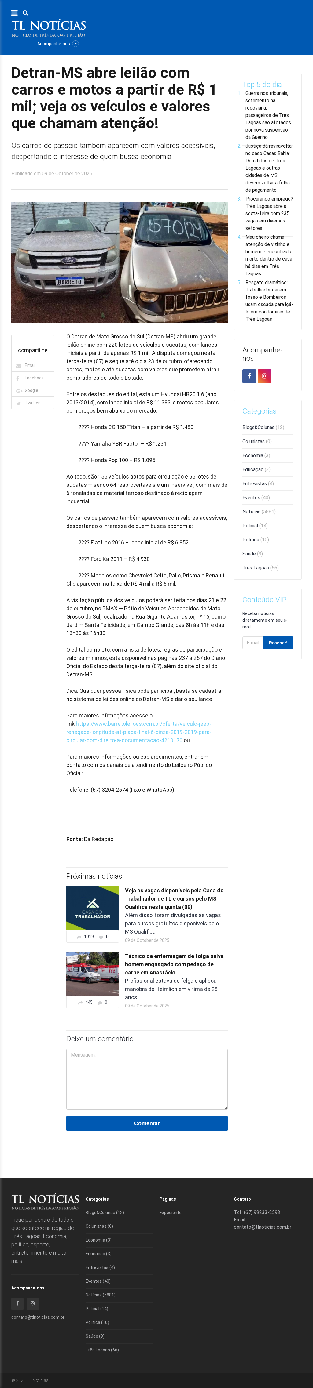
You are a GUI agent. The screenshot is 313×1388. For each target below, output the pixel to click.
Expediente (171, 1212)
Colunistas (257, 441)
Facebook (34, 377)
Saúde (252, 554)
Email (30, 365)
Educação (256, 469)
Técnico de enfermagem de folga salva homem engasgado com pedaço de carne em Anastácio (174, 964)
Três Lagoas (260, 568)
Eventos (256, 498)
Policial (255, 526)
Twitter (32, 402)
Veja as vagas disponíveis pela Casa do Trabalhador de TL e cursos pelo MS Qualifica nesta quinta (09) (174, 898)
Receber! (278, 642)
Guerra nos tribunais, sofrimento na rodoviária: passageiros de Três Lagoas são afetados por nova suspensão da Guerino (268, 115)
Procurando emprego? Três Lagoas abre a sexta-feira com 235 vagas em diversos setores (269, 213)
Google (31, 390)
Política (255, 540)
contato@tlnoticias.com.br (37, 1317)
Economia (256, 455)
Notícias (259, 512)
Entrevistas (258, 483)
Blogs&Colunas (263, 427)
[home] (48, 27)
